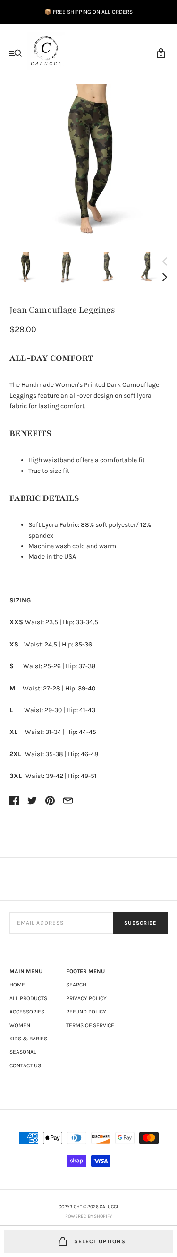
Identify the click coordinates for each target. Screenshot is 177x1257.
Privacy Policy (86, 998)
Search (76, 984)
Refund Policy (86, 1011)
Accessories (26, 1011)
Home (17, 984)
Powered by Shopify (88, 1216)
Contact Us (25, 1065)
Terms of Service (90, 1025)
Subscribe (140, 923)
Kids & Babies (28, 1038)
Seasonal (22, 1051)
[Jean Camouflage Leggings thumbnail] (25, 268)
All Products (28, 998)
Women (19, 1025)
